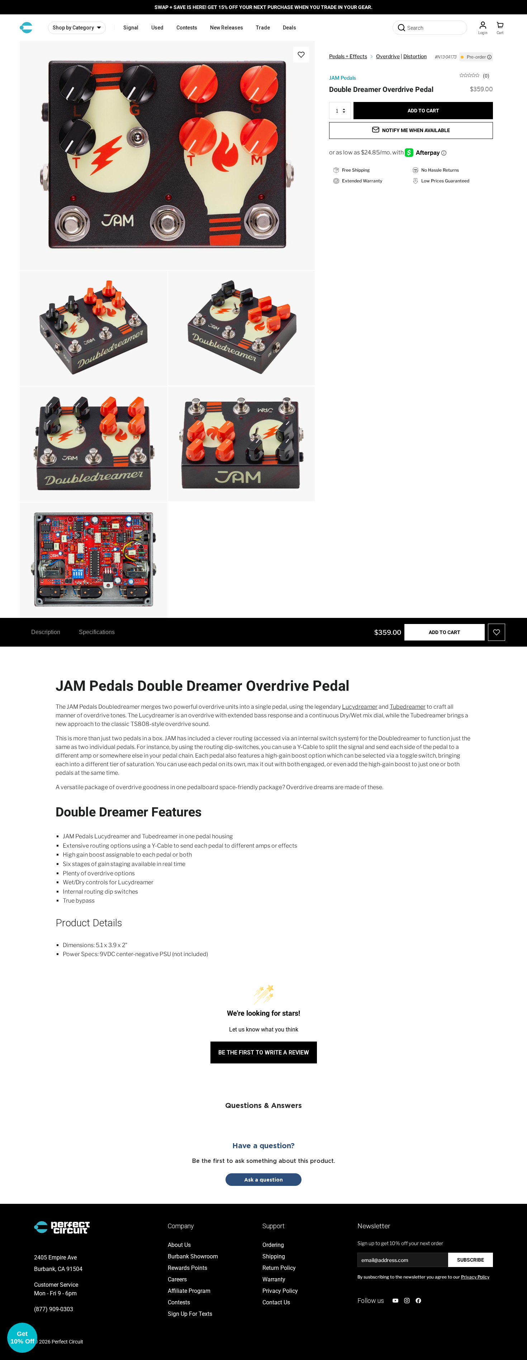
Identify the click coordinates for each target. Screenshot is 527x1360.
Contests (186, 28)
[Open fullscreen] (32, 54)
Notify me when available (416, 130)
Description (45, 632)
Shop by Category (73, 28)
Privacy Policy (475, 1277)
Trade (263, 28)
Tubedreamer (408, 706)
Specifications (97, 632)
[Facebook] (418, 1300)
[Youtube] (395, 1300)
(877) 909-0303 (53, 1309)
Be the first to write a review (263, 1052)
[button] (22, 1338)
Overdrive (388, 56)
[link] (474, 75)
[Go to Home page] (26, 27)
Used (157, 28)
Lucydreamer (360, 706)
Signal (130, 28)
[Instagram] (407, 1300)
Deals (289, 28)
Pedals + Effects (348, 56)
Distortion (415, 56)
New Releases (226, 28)
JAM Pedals (342, 78)
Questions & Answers (263, 1105)
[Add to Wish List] (301, 54)
